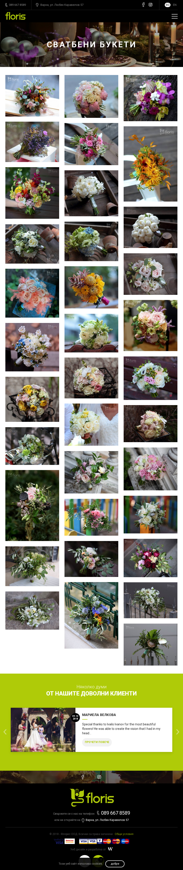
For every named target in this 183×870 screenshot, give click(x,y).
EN (175, 4)
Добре (115, 863)
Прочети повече (97, 742)
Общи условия (124, 834)
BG (168, 4)
